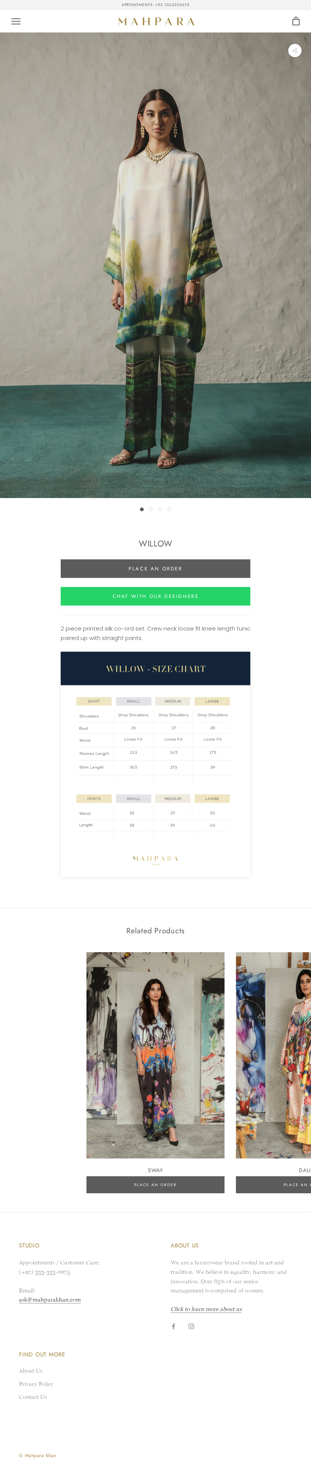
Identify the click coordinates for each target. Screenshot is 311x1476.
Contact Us (33, 1396)
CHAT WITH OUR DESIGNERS (156, 596)
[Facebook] (173, 1326)
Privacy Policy (36, 1384)
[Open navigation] (15, 21)
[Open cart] (296, 21)
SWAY (155, 1170)
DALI (305, 1170)
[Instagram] (191, 1326)
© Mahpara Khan (38, 1455)
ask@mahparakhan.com (50, 1299)
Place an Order (155, 568)
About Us (30, 1370)
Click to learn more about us (206, 1309)
